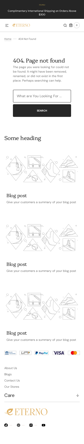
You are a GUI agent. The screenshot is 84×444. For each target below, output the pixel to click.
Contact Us (12, 380)
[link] (42, 169)
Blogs (8, 374)
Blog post (16, 195)
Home (7, 39)
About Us (10, 368)
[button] (7, 25)
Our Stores (11, 387)
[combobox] (42, 96)
